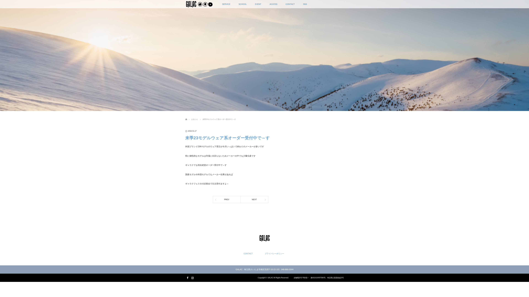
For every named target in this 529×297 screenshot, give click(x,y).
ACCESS (273, 4)
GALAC (270, 278)
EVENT (258, 4)
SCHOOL (243, 4)
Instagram (192, 277)
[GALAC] (264, 239)
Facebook (187, 277)
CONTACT (290, 4)
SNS (305, 4)
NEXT (254, 199)
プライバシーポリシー (274, 253)
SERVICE (226, 4)
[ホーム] (186, 116)
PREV (226, 199)
